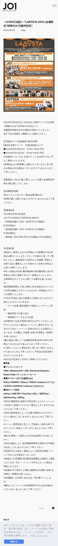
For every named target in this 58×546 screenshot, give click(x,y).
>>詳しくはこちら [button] (39, 535)
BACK (6, 519)
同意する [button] (14, 541)
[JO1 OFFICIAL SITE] (9, 10)
